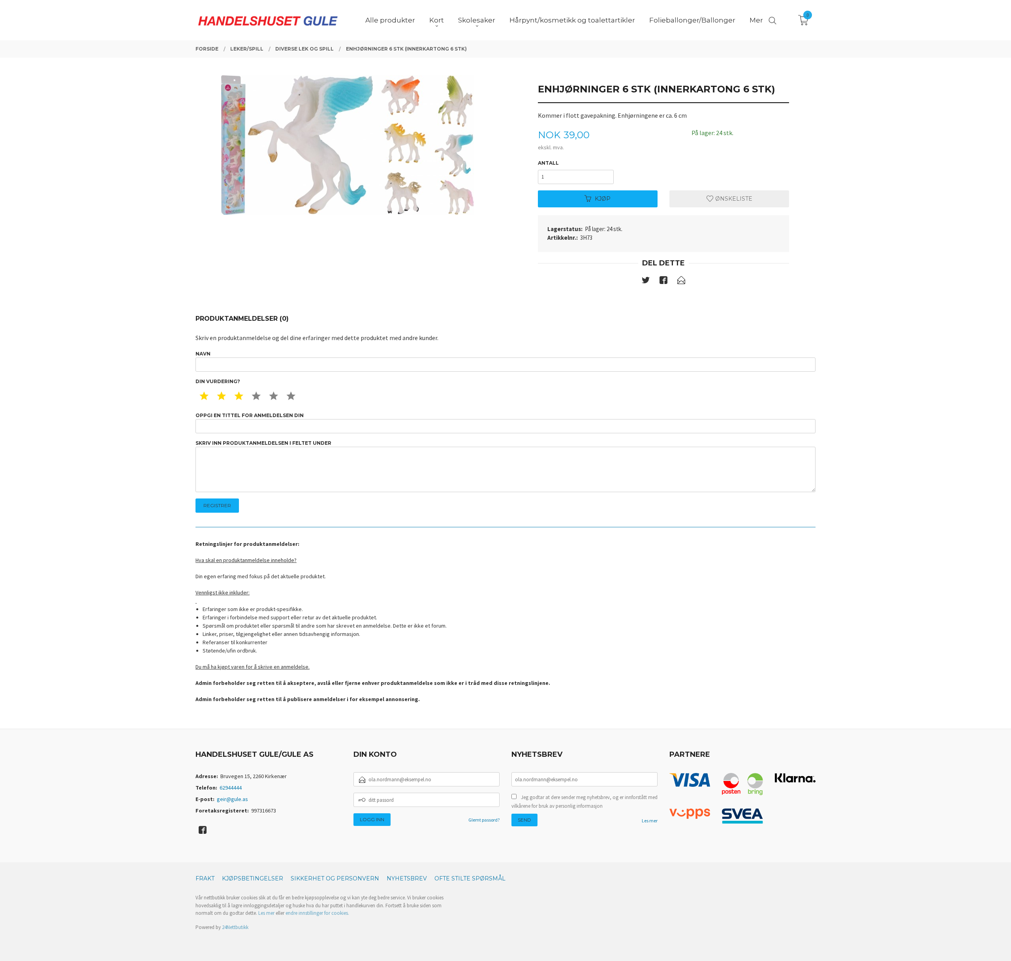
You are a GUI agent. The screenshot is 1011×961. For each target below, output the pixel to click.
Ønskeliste (733, 198)
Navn (202, 354)
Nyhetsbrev (407, 878)
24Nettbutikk (235, 927)
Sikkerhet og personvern (335, 878)
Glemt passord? (484, 820)
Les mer (650, 821)
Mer (756, 20)
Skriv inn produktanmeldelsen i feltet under (263, 443)
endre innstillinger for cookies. (317, 913)
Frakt (204, 878)
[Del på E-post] (681, 282)
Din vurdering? (217, 381)
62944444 (231, 787)
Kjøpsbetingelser (252, 878)
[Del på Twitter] (646, 282)
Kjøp (603, 198)
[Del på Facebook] (663, 282)
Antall (548, 163)
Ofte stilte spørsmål (470, 878)
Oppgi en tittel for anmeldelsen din (249, 415)
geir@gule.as (232, 799)
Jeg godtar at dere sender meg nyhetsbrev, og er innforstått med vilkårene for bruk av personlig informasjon (584, 801)
